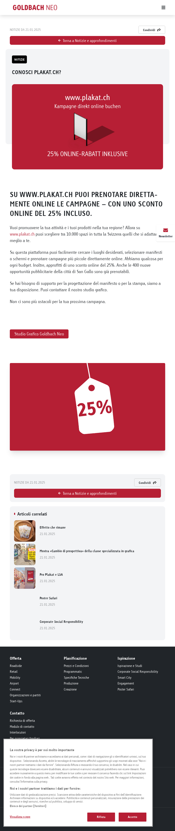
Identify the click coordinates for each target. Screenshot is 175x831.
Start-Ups (16, 701)
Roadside (16, 666)
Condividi (149, 30)
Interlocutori (18, 732)
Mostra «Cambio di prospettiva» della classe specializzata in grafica (87, 554)
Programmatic (73, 672)
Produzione (71, 683)
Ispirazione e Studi (130, 666)
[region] (78, 783)
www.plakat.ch (22, 234)
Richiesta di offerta (22, 721)
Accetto (132, 817)
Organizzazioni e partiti (25, 695)
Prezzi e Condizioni (76, 666)
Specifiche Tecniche (76, 678)
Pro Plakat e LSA (51, 577)
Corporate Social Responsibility (61, 625)
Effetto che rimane (53, 530)
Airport (14, 683)
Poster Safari (48, 601)
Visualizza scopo (20, 816)
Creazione (70, 689)
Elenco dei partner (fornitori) (28, 806)
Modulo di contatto (22, 727)
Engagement (126, 683)
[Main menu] (117, 7)
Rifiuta (101, 817)
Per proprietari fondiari (25, 738)
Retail (14, 672)
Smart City (124, 678)
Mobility (15, 678)
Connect (15, 689)
